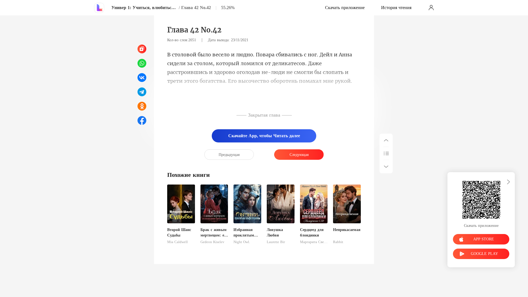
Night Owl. (241, 242)
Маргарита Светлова (314, 242)
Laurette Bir (276, 242)
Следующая (299, 155)
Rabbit (338, 242)
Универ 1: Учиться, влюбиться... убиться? (144, 7)
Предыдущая (229, 155)
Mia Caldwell (177, 242)
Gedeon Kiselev (212, 242)
